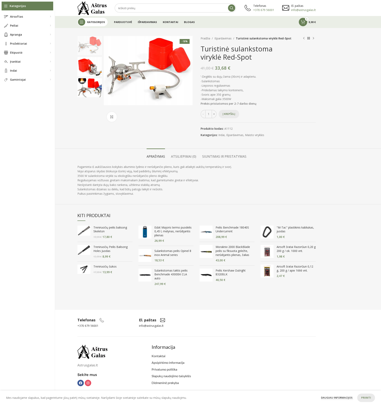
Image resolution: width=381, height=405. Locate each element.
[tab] (156, 154)
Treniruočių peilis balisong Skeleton (110, 229)
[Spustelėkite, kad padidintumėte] (112, 117)
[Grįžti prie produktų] (308, 38)
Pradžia (205, 38)
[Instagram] (88, 383)
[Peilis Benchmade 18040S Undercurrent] (206, 232)
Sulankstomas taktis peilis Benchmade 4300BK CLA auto (171, 274)
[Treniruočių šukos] (83, 269)
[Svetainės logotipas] (92, 8)
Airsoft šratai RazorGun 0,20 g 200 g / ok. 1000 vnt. (296, 249)
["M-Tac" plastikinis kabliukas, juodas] (267, 232)
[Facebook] (80, 383)
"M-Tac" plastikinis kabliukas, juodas (295, 229)
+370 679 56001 (263, 10)
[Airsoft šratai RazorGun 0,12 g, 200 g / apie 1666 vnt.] (267, 271)
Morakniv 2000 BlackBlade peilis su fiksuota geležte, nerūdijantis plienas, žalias (233, 251)
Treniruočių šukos (105, 266)
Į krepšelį (229, 114)
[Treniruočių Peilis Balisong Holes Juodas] (83, 251)
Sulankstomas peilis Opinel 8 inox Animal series (172, 253)
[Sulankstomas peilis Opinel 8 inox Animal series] (144, 255)
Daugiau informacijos (337, 397)
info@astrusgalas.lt (303, 10)
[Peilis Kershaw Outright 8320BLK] (206, 275)
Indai (221, 135)
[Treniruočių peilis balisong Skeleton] (83, 232)
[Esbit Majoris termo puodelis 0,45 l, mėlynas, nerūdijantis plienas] (144, 234)
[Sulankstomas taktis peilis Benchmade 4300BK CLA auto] (144, 277)
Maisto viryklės (254, 135)
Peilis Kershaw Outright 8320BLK (231, 272)
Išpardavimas (223, 38)
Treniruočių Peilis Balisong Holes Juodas (110, 249)
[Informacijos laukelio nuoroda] (90, 320)
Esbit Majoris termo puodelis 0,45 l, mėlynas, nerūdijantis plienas (173, 231)
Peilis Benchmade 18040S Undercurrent (232, 229)
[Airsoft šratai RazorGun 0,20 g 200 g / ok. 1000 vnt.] (267, 251)
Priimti (366, 397)
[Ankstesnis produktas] (303, 38)
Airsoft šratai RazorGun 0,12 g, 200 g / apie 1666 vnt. (295, 268)
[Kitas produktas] (313, 38)
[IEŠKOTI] (231, 8)
